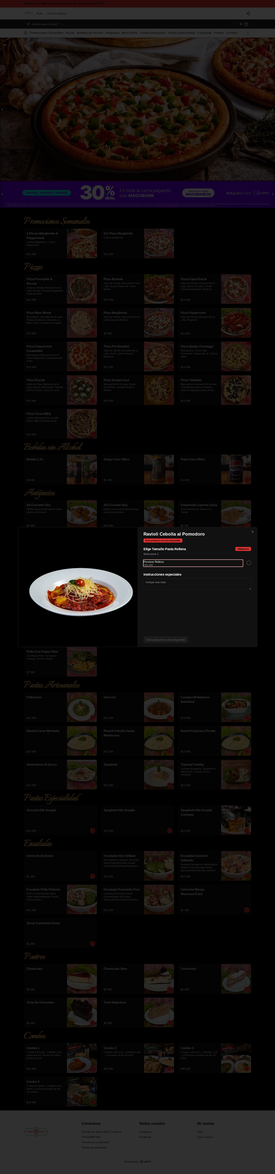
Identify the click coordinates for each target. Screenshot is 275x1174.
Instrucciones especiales (162, 574)
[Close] (252, 531)
